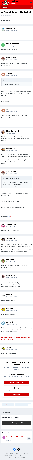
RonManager (6, 20)
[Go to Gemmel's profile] (3, 74)
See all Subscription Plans (24, 427)
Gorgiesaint (10, 322)
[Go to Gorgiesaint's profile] (3, 323)
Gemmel (9, 73)
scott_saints (10, 275)
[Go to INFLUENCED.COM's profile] (3, 45)
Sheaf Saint (11, 438)
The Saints (12, 22)
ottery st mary (11, 58)
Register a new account (16, 382)
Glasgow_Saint (11, 225)
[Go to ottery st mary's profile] (3, 59)
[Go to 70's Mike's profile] (3, 309)
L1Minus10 (9, 347)
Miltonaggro (10, 260)
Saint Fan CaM (11, 148)
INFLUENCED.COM (12, 44)
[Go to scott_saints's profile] (3, 276)
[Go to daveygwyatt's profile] (3, 239)
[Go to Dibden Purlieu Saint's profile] (3, 132)
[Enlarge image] (8, 216)
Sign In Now (16, 394)
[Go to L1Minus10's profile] (3, 348)
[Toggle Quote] (4, 80)
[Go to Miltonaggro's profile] (3, 261)
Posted (11, 30)
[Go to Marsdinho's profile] (3, 295)
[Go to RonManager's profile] (3, 29)
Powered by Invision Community (16, 457)
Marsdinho (9, 295)
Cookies (25, 453)
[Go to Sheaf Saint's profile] (3, 437)
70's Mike (9, 308)
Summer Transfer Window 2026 (15, 437)
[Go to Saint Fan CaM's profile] (3, 149)
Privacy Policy (9, 453)
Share (8, 405)
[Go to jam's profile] (3, 110)
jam (7, 109)
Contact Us (18, 453)
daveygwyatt (10, 238)
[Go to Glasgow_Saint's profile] (3, 226)
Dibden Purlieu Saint (13, 131)
